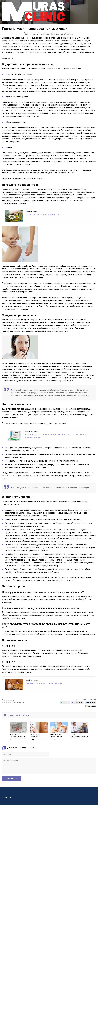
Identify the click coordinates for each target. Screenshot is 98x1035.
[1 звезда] (3, 702)
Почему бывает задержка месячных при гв (39, 739)
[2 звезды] (5, 702)
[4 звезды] (9, 702)
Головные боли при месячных (42, 214)
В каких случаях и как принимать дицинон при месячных (18, 739)
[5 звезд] (11, 702)
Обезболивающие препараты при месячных (56, 739)
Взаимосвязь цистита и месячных (79, 738)
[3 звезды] (7, 702)
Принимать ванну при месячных (43, 683)
